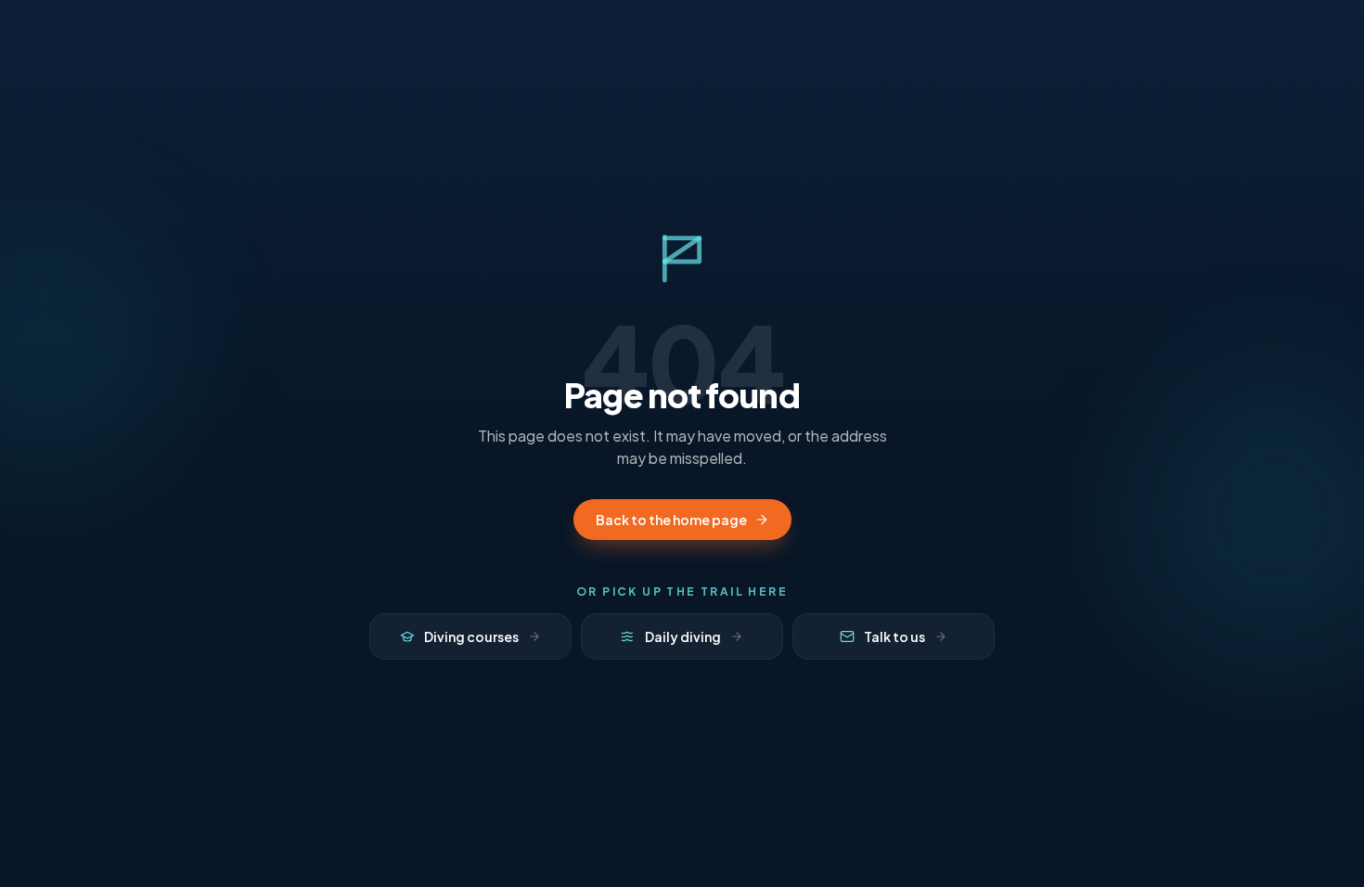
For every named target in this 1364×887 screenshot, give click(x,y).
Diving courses (471, 636)
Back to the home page (671, 519)
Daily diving (683, 636)
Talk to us (894, 636)
